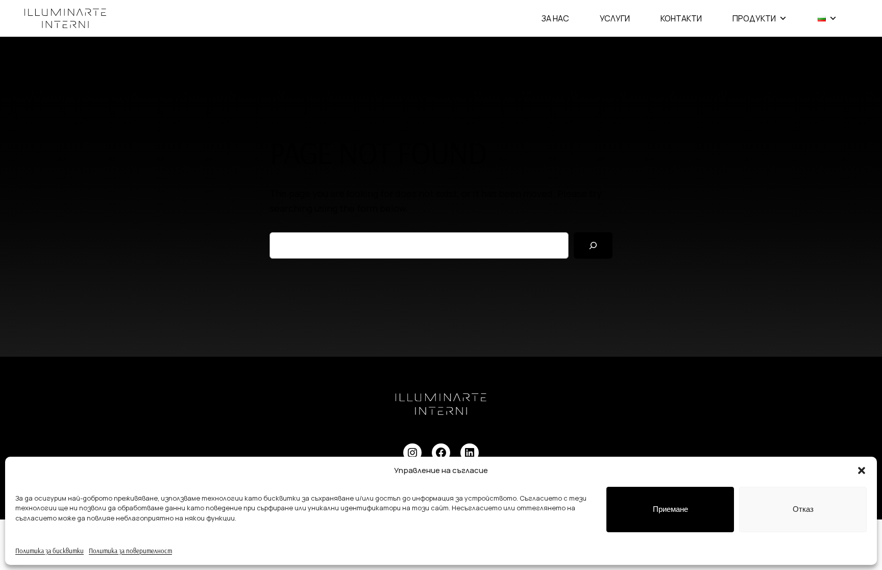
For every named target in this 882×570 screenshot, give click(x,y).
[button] (861, 470)
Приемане (670, 509)
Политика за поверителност (130, 551)
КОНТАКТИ (681, 18)
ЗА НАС (555, 18)
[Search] (593, 245)
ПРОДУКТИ (754, 18)
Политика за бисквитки (49, 551)
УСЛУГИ (615, 18)
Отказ (803, 509)
